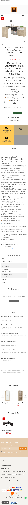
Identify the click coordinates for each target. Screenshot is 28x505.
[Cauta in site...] (26, 15)
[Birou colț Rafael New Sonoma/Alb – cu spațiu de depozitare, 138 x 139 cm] (14, 30)
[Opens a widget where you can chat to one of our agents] (5, 502)
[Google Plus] (14, 480)
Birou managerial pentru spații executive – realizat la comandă (7, 430)
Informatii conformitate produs (9, 249)
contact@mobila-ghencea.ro (9, 477)
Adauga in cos (17, 113)
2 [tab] (15, 41)
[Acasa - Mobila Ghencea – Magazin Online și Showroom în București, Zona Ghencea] (14, 9)
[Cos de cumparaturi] (23, 15)
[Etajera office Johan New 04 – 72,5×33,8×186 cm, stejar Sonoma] (20, 395)
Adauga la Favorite (14, 120)
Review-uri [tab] (14, 289)
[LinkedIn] (18, 480)
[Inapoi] (2, 45)
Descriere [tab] (14, 149)
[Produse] (2, 16)
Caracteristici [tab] (14, 255)
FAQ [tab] (14, 313)
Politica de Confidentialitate (13, 452)
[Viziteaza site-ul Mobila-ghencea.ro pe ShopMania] (14, 503)
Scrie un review (14, 301)
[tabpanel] (14, 30)
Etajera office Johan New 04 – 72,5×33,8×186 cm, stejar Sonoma (20, 403)
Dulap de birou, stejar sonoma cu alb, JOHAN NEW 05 (7, 403)
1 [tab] (13, 41)
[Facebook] (10, 480)
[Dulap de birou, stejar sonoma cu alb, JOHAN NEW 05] (7, 395)
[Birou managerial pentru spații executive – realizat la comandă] (7, 423)
